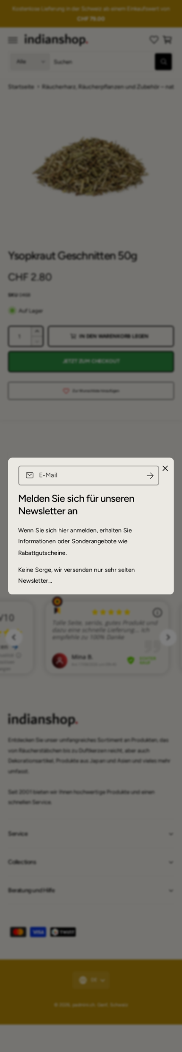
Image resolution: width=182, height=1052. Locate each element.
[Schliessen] (165, 469)
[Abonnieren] (150, 475)
